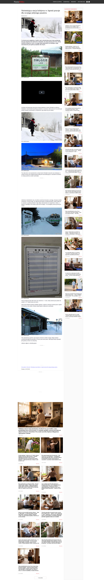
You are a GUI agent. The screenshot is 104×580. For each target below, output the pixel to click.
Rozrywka (66, 1)
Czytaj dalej (40, 577)
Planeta (19, 2)
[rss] (87, 2)
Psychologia (81, 1)
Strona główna (57, 1)
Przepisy (73, 1)
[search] (89, 2)
